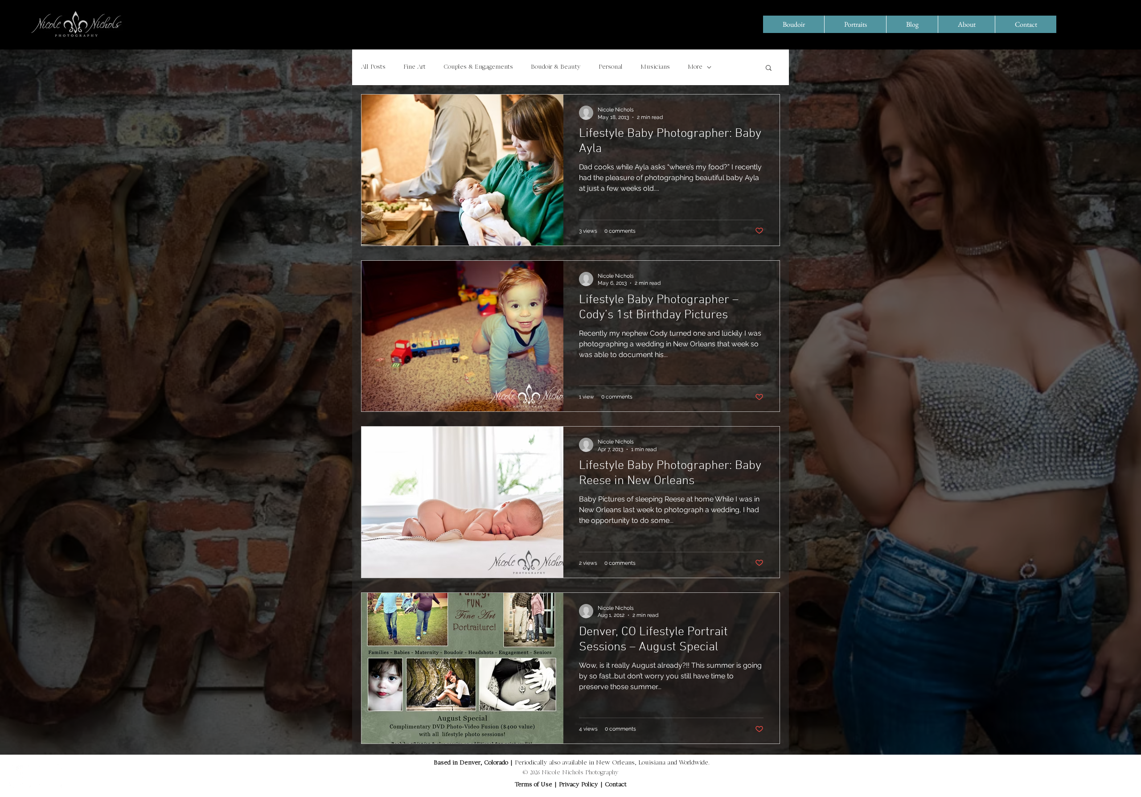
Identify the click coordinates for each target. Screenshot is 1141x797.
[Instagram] (50, 776)
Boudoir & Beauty (556, 67)
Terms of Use (533, 785)
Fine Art (414, 67)
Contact (616, 785)
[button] (768, 68)
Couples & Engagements (478, 67)
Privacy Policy (579, 785)
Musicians (655, 67)
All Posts (373, 67)
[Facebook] (21, 776)
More (695, 67)
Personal (611, 67)
